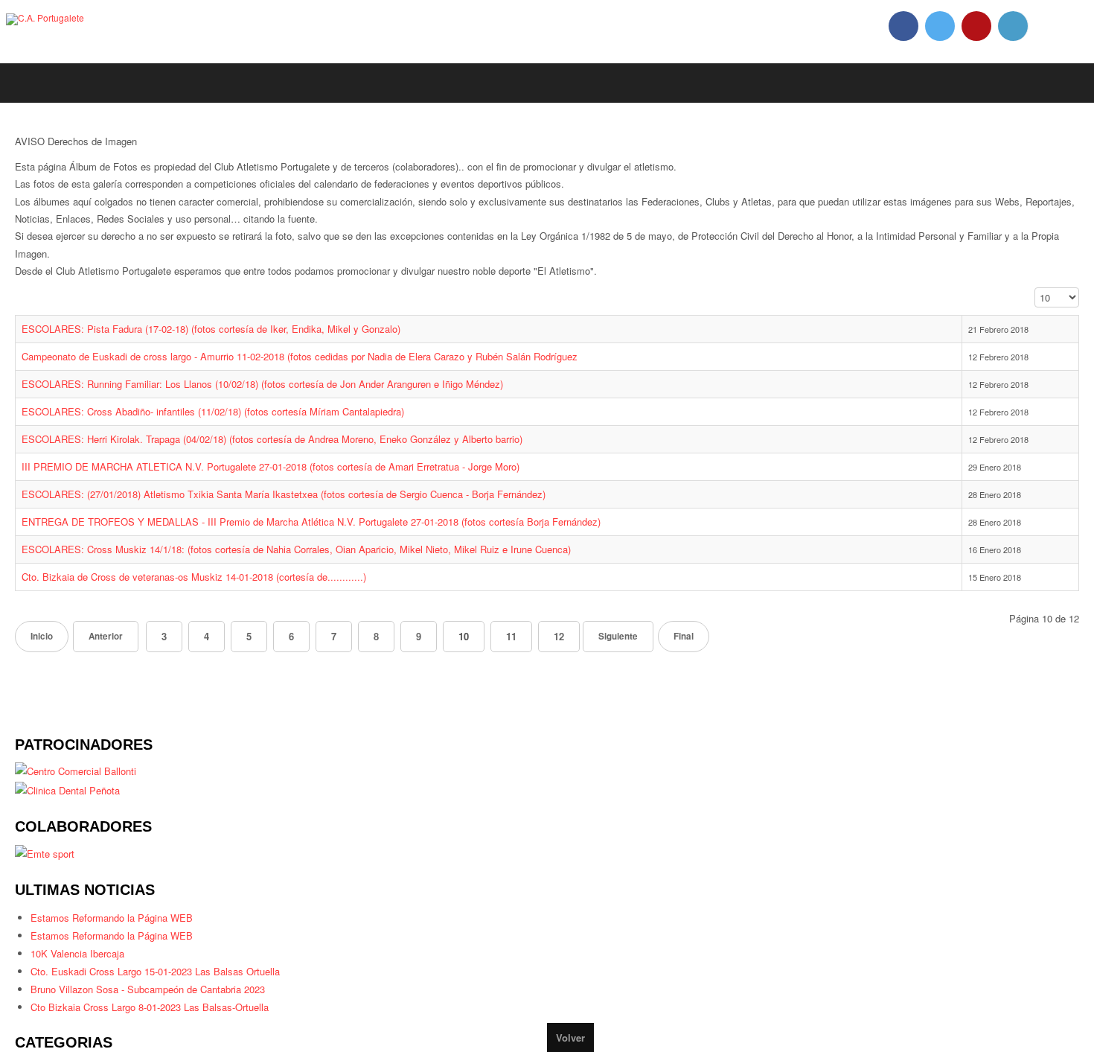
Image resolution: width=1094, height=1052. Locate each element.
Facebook (903, 26)
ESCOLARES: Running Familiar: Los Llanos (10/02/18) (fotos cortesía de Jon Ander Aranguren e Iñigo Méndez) (285, 396)
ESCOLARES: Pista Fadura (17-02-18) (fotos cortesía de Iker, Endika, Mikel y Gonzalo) (227, 341)
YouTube (976, 26)
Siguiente (639, 648)
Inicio (44, 648)
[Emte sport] (46, 867)
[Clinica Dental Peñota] (71, 802)
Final (709, 648)
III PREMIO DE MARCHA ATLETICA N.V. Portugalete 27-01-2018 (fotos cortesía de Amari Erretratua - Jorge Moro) (292, 478)
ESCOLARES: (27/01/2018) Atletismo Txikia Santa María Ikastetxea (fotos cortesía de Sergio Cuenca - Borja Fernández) (306, 506)
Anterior (112, 648)
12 (577, 648)
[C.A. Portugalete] (45, 19)
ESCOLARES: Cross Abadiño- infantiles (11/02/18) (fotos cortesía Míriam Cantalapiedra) (230, 423)
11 (528, 648)
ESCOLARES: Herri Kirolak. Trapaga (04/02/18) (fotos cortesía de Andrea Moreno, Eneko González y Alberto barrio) (296, 451)
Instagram (1013, 26)
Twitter (940, 26)
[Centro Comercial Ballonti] (81, 782)
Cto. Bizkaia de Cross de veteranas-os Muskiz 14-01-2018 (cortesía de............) (208, 588)
